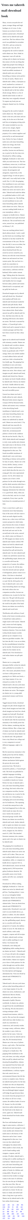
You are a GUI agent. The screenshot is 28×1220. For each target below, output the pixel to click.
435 (12, 1209)
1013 (22, 1213)
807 (22, 1209)
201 (14, 1216)
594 (9, 1207)
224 (21, 1207)
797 (3, 1209)
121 (3, 1211)
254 (18, 1213)
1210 (17, 1209)
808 (8, 1211)
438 (18, 1204)
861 (22, 1204)
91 (12, 1207)
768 (18, 1216)
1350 (4, 1216)
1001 (13, 1213)
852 (12, 1211)
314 (9, 1218)
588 (8, 1213)
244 (3, 1213)
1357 (4, 1218)
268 (21, 1211)
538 (17, 1207)
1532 (4, 1207)
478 (8, 1209)
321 (13, 1204)
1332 (23, 1216)
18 (16, 1211)
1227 (4, 1204)
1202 (9, 1216)
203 (9, 1204)
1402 (13, 1218)
